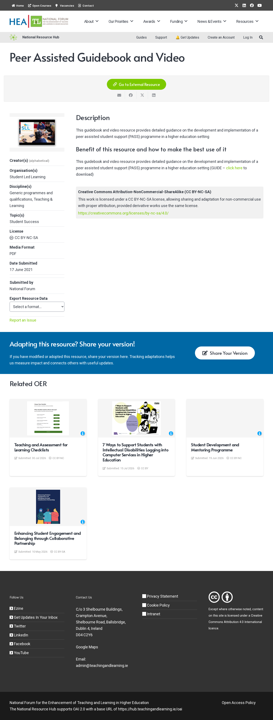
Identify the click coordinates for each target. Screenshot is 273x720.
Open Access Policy (239, 702)
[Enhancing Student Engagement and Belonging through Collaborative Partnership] (48, 507)
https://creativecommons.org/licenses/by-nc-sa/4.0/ (123, 213)
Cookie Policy (158, 605)
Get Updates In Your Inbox (35, 617)
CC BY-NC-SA (26, 237)
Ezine (18, 608)
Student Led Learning (27, 177)
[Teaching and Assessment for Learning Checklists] (48, 418)
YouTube (21, 652)
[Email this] (119, 95)
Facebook (21, 644)
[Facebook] (252, 5)
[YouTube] (259, 5)
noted (247, 609)
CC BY (144, 468)
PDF (13, 253)
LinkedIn (20, 635)
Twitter (19, 626)
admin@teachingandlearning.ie (102, 665)
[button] (97, 21)
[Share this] (130, 95)
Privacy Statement (162, 596)
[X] (236, 5)
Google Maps (87, 647)
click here (234, 168)
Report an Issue (23, 320)
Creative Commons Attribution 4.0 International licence (235, 622)
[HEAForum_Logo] (39, 21)
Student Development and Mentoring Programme (215, 447)
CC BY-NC (58, 458)
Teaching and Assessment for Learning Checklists (41, 447)
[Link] (214, 597)
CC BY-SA (59, 551)
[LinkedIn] (244, 5)
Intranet (153, 614)
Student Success (24, 221)
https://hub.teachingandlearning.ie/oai (150, 709)
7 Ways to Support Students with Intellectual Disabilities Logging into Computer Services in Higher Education (135, 452)
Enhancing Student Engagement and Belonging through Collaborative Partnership (47, 538)
